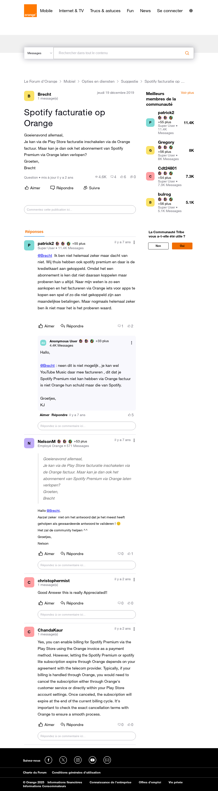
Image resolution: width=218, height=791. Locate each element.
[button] (44, 415)
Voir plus (187, 93)
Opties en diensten (98, 81)
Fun (130, 10)
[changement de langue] (191, 10)
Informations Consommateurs (44, 786)
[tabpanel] (80, 491)
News (145, 10)
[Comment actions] (134, 242)
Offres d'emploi (150, 782)
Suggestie (129, 81)
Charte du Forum (35, 772)
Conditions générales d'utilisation (76, 772)
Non (158, 245)
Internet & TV (71, 10)
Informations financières (64, 782)
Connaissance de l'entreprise (110, 782)
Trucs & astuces (105, 10)
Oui (182, 245)
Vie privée (176, 782)
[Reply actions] (131, 343)
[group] (100, 177)
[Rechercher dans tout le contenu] (187, 53)
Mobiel (69, 81)
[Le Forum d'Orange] (30, 10)
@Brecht (45, 255)
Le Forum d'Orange (40, 81)
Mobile (46, 10)
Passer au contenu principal (23, 3)
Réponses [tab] (34, 232)
